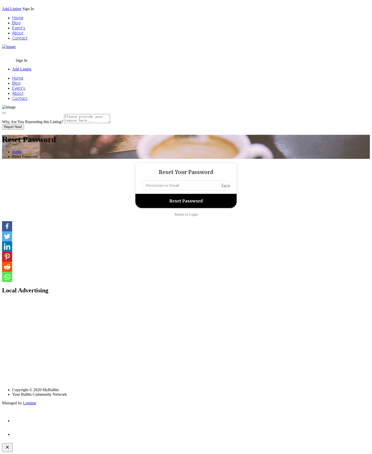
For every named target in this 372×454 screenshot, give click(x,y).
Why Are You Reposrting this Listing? (32, 122)
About (18, 32)
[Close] (4, 113)
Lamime (29, 403)
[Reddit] (7, 267)
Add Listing (11, 9)
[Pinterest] (7, 257)
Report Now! (13, 127)
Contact (20, 38)
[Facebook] (7, 226)
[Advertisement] (154, 343)
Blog (16, 22)
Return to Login (186, 214)
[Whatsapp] (7, 277)
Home (17, 17)
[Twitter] (7, 236)
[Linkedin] (7, 246)
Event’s (18, 27)
